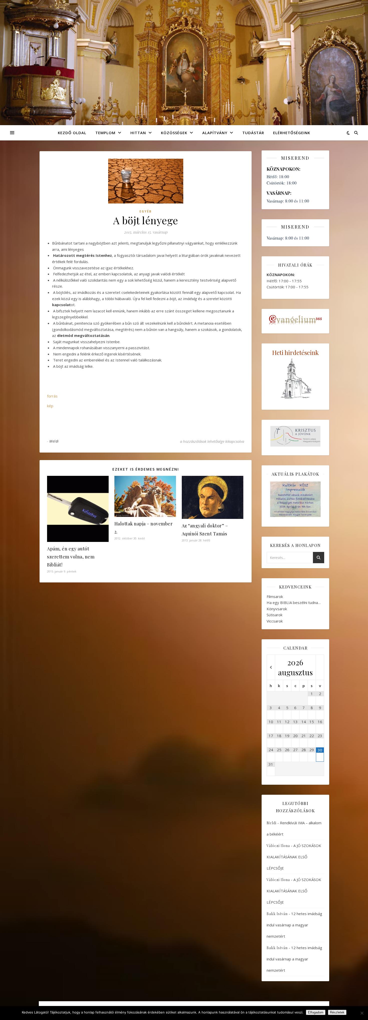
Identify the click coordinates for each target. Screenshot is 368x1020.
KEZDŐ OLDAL (72, 132)
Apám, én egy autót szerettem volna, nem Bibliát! (70, 557)
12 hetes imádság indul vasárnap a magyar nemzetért (294, 925)
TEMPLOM (105, 132)
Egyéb (145, 211)
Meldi (54, 441)
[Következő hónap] (320, 667)
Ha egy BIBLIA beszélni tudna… (294, 602)
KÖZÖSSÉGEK (174, 132)
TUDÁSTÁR (253, 132)
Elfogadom (315, 1012)
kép (50, 405)
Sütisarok (274, 614)
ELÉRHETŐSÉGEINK (291, 132)
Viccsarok (275, 621)
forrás (52, 395)
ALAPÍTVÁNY (214, 132)
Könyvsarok (277, 608)
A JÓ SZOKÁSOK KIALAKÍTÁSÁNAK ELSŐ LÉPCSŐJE (294, 857)
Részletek (337, 1012)
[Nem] (361, 1012)
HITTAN (138, 132)
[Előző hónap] (271, 667)
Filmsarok (275, 596)
